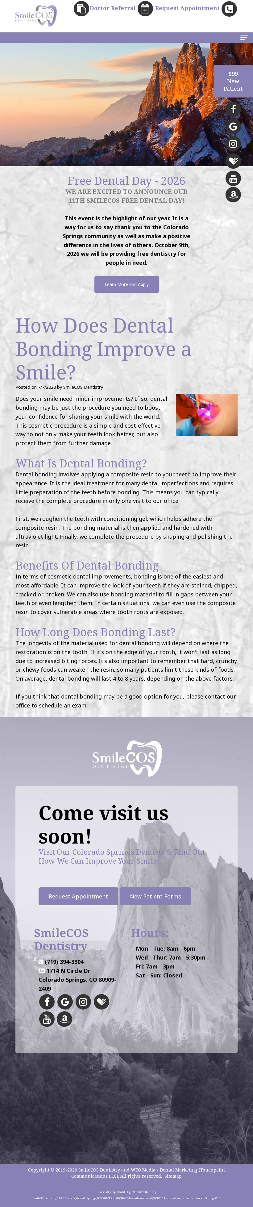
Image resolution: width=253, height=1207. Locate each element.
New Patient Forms (155, 896)
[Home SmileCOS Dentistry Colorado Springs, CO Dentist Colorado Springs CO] (35, 15)
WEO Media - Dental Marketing (164, 1170)
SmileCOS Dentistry (99, 1170)
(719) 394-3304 (64, 961)
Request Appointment (78, 896)
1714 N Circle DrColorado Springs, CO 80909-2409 (77, 979)
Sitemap (173, 1176)
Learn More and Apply (127, 284)
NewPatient (233, 81)
